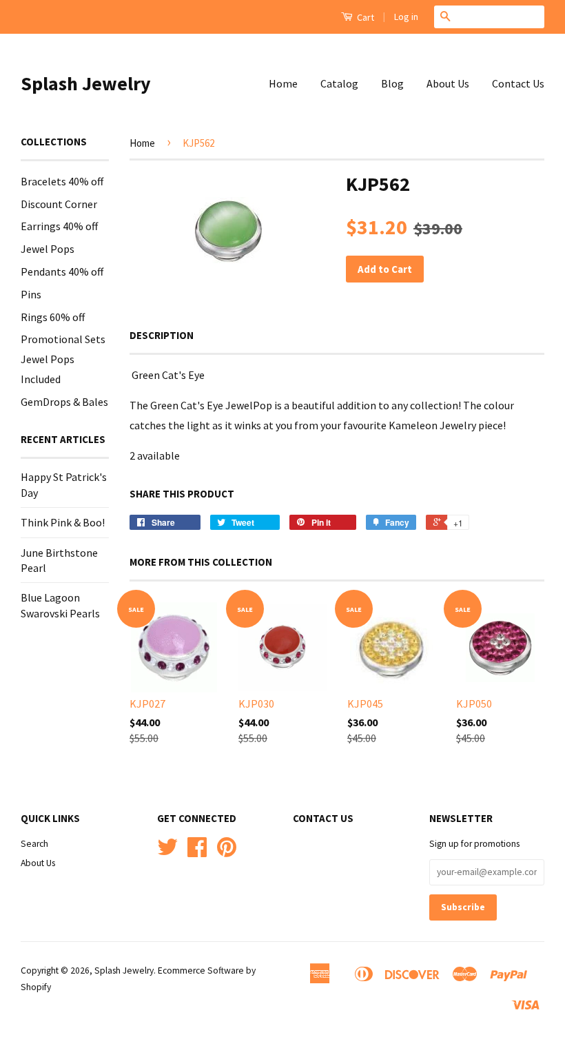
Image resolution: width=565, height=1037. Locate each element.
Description (162, 335)
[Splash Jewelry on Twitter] (167, 852)
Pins (31, 294)
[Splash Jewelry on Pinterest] (226, 852)
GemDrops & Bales (64, 402)
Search (34, 844)
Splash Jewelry (86, 83)
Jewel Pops (47, 249)
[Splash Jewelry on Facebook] (197, 852)
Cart (364, 17)
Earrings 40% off (59, 226)
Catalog (339, 83)
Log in (406, 16)
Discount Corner (59, 204)
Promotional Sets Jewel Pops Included (63, 359)
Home (283, 83)
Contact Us (518, 83)
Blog (392, 83)
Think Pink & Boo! (63, 522)
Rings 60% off (53, 317)
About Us (448, 83)
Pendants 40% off (62, 271)
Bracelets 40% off (62, 181)
